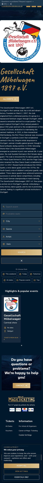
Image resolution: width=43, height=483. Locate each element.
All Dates (9, 426)
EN (6, 4)
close (11, 4)
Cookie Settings (25, 435)
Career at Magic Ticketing (28, 431)
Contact (21, 385)
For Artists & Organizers (27, 426)
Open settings (21, 471)
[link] (11, 319)
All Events (9, 99)
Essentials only (21, 477)
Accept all (21, 466)
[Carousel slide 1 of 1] (21, 345)
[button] (21, 244)
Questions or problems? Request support (18, 2)
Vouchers (9, 431)
